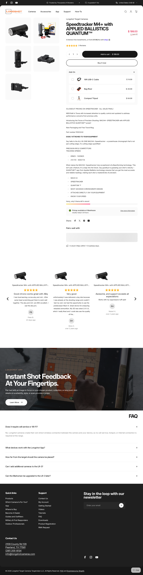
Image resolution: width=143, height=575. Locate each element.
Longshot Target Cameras (77, 19)
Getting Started (44, 506)
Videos (41, 509)
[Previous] (7, 298)
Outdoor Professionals (14, 524)
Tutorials (42, 513)
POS (61, 571)
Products (9, 498)
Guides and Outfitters (14, 516)
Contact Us (43, 498)
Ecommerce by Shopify (75, 571)
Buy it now (102, 63)
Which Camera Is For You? (16, 502)
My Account (43, 502)
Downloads (43, 520)
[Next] (135, 298)
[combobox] (127, 2)
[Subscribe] (121, 505)
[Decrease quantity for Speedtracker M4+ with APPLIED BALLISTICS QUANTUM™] (68, 54)
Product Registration (47, 524)
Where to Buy (11, 509)
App (7, 506)
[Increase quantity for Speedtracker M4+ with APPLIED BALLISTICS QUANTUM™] (77, 54)
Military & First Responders (16, 520)
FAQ (40, 516)
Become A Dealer (12, 513)
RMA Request (44, 527)
